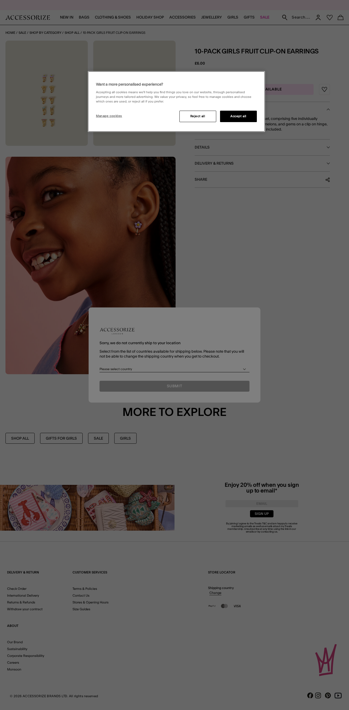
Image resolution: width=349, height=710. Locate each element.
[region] (176, 101)
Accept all (238, 116)
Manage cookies (109, 115)
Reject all (197, 116)
